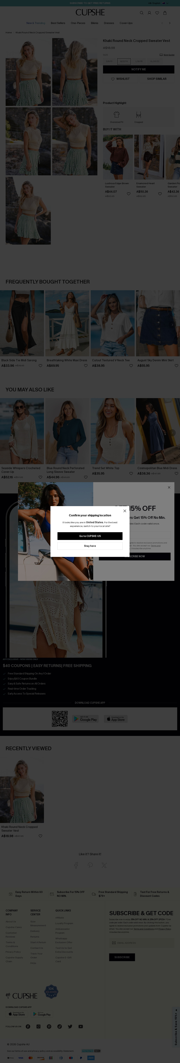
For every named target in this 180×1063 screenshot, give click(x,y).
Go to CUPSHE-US (90, 536)
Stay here (90, 546)
